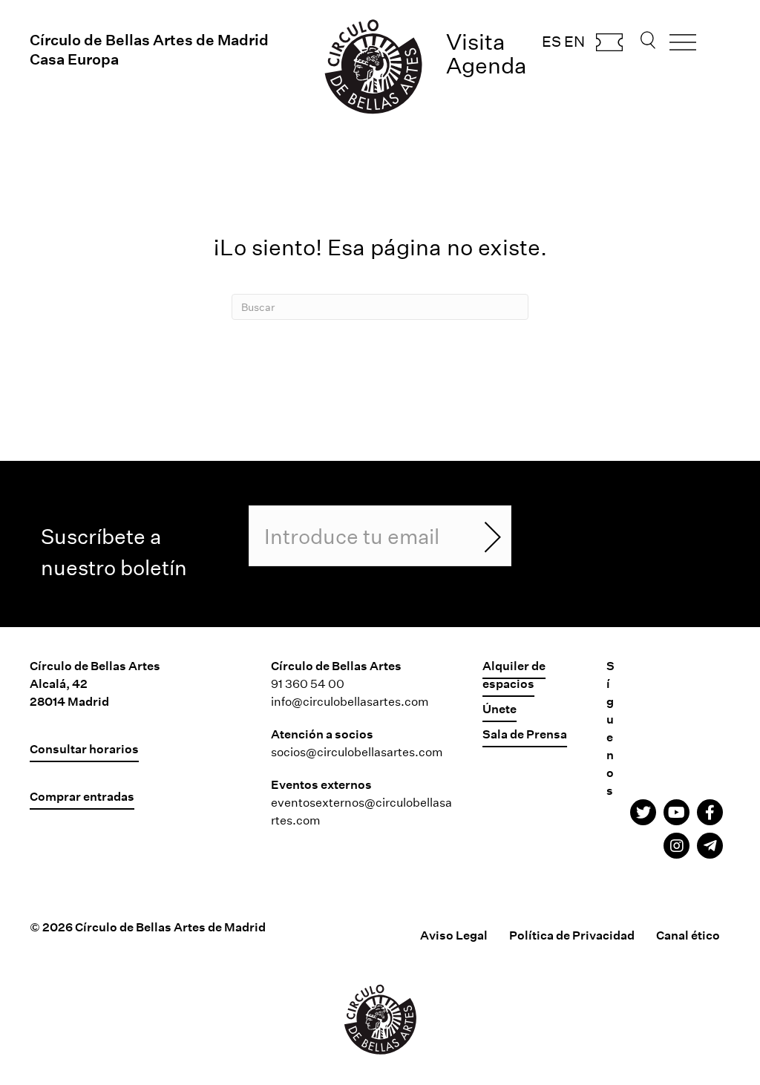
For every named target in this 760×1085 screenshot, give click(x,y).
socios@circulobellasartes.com (357, 751)
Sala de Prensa (524, 733)
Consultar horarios (84, 748)
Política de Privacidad (572, 935)
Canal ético (688, 935)
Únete (499, 708)
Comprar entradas (609, 46)
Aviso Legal (454, 935)
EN (574, 40)
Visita (475, 41)
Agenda (486, 64)
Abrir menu (682, 47)
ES (551, 40)
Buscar (648, 44)
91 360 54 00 (307, 683)
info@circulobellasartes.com (350, 701)
